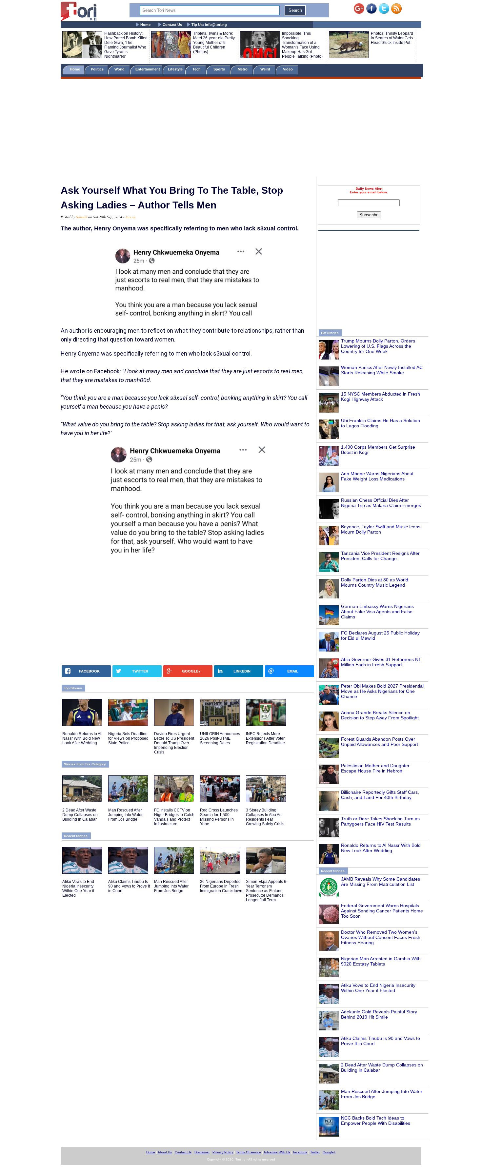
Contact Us (172, 25)
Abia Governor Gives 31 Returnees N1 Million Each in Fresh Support (381, 662)
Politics (98, 69)
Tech (197, 69)
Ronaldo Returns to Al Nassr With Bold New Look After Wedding (381, 848)
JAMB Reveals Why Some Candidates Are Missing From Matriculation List (380, 881)
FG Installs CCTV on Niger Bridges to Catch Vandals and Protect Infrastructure (174, 817)
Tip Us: (209, 25)
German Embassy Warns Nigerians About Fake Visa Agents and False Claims (377, 611)
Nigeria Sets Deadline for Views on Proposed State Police (128, 738)
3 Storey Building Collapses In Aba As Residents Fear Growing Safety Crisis (265, 817)
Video (288, 69)
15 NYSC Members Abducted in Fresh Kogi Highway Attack (380, 396)
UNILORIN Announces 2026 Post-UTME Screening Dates (220, 738)
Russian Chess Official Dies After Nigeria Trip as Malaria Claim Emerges (381, 503)
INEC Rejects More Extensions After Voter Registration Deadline (265, 738)
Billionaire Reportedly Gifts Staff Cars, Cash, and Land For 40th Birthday (380, 795)
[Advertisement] (241, 129)
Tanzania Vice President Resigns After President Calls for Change (380, 556)
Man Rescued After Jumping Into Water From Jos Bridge (125, 815)
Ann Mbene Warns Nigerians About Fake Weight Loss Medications (377, 476)
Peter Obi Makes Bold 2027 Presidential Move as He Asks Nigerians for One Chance (382, 691)
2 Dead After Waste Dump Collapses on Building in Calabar (80, 815)
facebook (300, 1152)
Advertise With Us (277, 1152)
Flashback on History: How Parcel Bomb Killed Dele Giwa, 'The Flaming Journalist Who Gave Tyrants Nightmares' (126, 45)
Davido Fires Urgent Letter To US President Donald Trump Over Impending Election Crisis (174, 743)
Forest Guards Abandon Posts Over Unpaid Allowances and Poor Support (379, 741)
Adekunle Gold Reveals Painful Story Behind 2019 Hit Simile (379, 1014)
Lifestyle (175, 69)
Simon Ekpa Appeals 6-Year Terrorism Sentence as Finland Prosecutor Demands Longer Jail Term (267, 890)
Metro (243, 69)
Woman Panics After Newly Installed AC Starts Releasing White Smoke (382, 370)
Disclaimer (202, 1152)
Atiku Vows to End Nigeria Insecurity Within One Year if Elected (378, 988)
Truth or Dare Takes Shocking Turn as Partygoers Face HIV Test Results (380, 821)
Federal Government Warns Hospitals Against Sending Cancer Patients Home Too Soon (382, 911)
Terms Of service (248, 1152)
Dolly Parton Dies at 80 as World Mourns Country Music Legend (374, 582)
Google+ (329, 1152)
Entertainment (147, 69)
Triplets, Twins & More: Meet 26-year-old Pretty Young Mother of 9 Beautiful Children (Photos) (214, 42)
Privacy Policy (222, 1152)
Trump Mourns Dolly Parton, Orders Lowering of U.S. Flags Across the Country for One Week (378, 346)
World (120, 69)
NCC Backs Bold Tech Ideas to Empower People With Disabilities (375, 1120)
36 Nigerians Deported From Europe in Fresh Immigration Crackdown (221, 886)
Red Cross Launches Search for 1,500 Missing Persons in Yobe (219, 817)
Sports (220, 69)
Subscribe (368, 214)
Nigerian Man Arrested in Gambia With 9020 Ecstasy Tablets (381, 961)
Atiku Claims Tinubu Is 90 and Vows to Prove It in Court (129, 886)
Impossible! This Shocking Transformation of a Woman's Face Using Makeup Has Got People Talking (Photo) (302, 45)
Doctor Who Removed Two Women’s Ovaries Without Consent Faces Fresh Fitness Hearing (380, 937)
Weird (265, 69)
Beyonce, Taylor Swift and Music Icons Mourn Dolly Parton (380, 529)
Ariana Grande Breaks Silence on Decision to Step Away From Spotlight (380, 715)
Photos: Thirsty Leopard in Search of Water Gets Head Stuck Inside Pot (392, 38)
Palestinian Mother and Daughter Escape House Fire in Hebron (375, 768)
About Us (165, 1152)
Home (145, 25)
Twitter (315, 1152)
